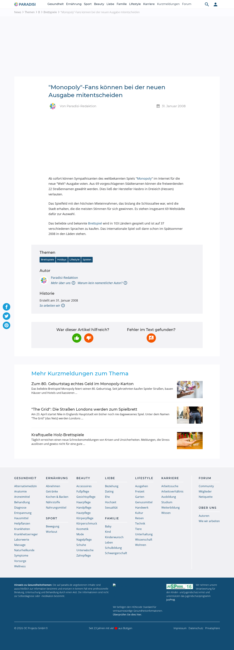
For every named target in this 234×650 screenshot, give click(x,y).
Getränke (52, 491)
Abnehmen (53, 486)
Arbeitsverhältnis (172, 491)
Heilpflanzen (22, 523)
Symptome (21, 555)
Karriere (149, 4)
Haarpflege (83, 502)
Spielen (87, 259)
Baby (108, 526)
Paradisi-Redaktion (64, 278)
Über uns (208, 507)
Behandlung (22, 502)
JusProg (170, 599)
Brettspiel (95, 223)
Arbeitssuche (169, 486)
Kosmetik (82, 529)
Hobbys (61, 259)
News (17, 12)
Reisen (139, 518)
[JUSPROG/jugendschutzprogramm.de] (179, 586)
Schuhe (81, 545)
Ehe (107, 497)
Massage (20, 545)
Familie (122, 4)
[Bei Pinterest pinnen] (6, 325)
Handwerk (141, 507)
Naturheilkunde (24, 550)
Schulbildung (113, 548)
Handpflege (83, 507)
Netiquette (206, 497)
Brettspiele (50, 12)
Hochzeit (110, 502)
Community (206, 486)
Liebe (110, 4)
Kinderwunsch (114, 537)
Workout (51, 532)
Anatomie (20, 491)
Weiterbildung (170, 507)
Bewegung (52, 526)
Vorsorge (20, 561)
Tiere (138, 529)
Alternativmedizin (25, 486)
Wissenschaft (143, 539)
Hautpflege (83, 513)
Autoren (204, 516)
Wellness (20, 566)
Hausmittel (21, 518)
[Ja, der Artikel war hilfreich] (76, 338)
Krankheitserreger (26, 534)
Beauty (99, 4)
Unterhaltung (144, 534)
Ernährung (74, 4)
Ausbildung (168, 497)
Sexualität (111, 507)
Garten (139, 497)
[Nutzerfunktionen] (215, 4)
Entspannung (23, 513)
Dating (109, 491)
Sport (88, 4)
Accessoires (84, 486)
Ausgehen (141, 486)
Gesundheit (55, 4)
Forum (186, 4)
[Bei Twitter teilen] (6, 316)
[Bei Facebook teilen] (6, 307)
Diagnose (20, 507)
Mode (80, 534)
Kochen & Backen (57, 497)
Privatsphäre (212, 628)
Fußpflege (82, 491)
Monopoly (144, 178)
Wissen (166, 513)
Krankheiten (22, 529)
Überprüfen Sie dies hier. (127, 614)
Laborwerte (21, 539)
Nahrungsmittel (56, 507)
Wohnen (140, 545)
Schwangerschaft (116, 553)
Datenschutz (196, 628)
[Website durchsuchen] (207, 4)
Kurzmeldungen (168, 4)
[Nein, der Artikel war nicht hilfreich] (88, 338)
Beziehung (111, 486)
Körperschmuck (86, 523)
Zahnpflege (83, 555)
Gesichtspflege (85, 497)
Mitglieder (205, 491)
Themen (30, 12)
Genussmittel (143, 502)
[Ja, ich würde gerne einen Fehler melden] (151, 338)
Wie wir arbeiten (209, 521)
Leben (109, 542)
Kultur (139, 513)
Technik (140, 523)
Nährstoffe (53, 502)
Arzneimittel (22, 497)
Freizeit (139, 491)
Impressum (180, 628)
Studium (166, 502)
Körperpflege (84, 518)
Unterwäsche (85, 550)
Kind (108, 532)
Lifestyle (135, 4)
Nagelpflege (84, 539)
